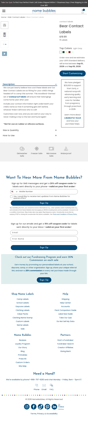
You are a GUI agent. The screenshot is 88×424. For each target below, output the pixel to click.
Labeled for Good (72, 118)
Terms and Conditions (60, 214)
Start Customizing (72, 73)
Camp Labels (23, 299)
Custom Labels (22, 321)
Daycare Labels (23, 307)
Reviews (22, 340)
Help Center (65, 303)
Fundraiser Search (65, 344)
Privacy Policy (72, 214)
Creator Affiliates (65, 348)
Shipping (65, 299)
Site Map (22, 366)
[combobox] (14, 191)
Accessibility (52, 414)
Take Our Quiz (6, 2)
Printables (22, 355)
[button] (3, 11)
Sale (23, 329)
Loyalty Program (22, 344)
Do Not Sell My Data (65, 321)
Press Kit (22, 359)
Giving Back (65, 351)
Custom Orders (23, 362)
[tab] (29, 84)
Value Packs (22, 314)
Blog (23, 351)
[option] (4, 25)
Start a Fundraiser (65, 340)
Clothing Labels (22, 310)
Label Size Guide (65, 314)
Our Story (22, 348)
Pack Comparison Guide (65, 310)
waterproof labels (17, 96)
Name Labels (22, 325)
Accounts (65, 307)
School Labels (22, 303)
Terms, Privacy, (37, 414)
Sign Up (44, 203)
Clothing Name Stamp (23, 318)
